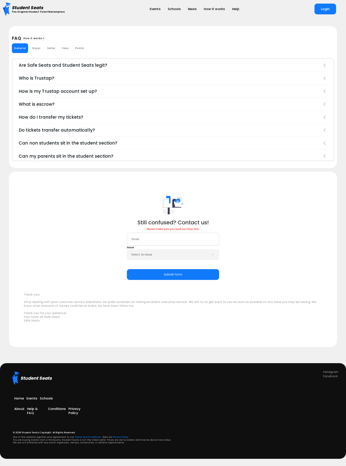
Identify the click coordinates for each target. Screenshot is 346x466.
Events (31, 398)
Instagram (330, 372)
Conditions (57, 409)
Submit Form (173, 274)
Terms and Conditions (88, 436)
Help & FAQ (32, 411)
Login (325, 9)
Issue (130, 247)
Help (235, 9)
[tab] (20, 48)
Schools (46, 398)
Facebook (330, 376)
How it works (32, 38)
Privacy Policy (74, 411)
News (192, 9)
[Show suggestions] (212, 254)
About (19, 409)
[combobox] (165, 255)
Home (19, 398)
